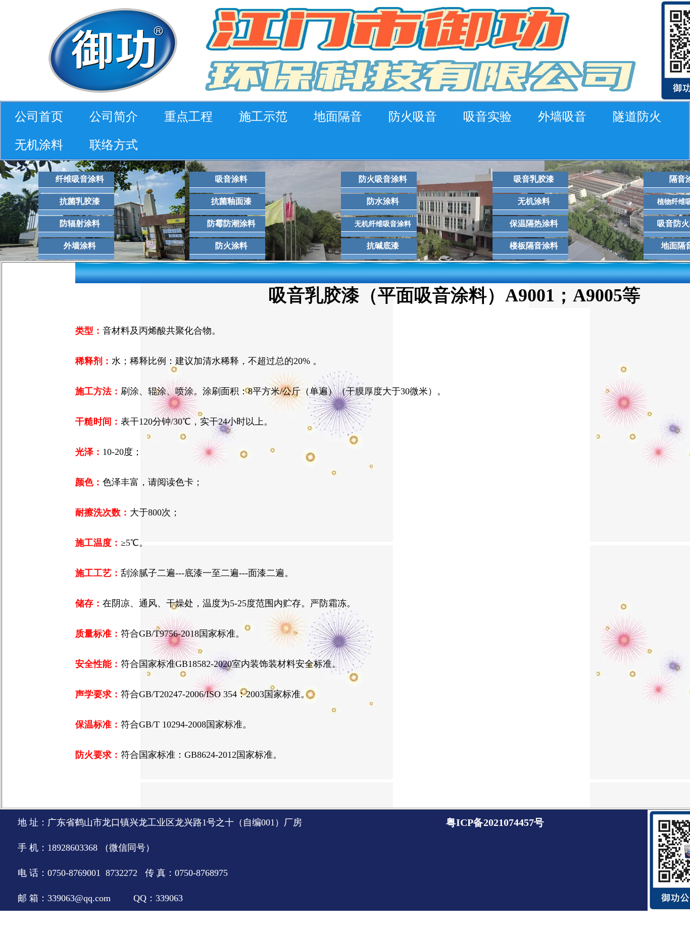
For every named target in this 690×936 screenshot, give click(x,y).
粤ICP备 (464, 822)
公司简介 (113, 116)
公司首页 (39, 116)
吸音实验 (487, 116)
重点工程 (188, 116)
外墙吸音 (562, 116)
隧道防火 (637, 116)
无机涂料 (39, 144)
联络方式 (113, 144)
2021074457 (508, 822)
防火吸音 (412, 116)
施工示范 (263, 116)
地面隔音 (338, 116)
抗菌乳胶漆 (80, 201)
